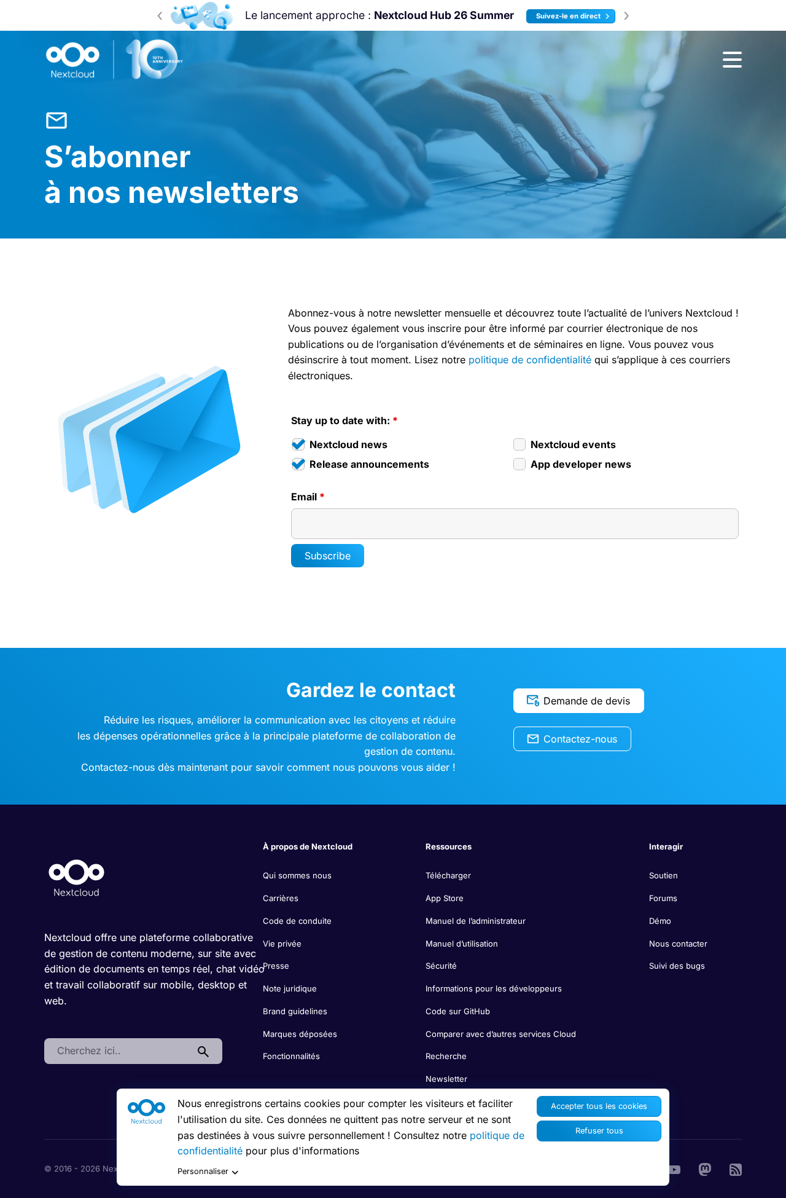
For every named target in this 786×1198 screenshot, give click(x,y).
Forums (663, 898)
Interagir (666, 846)
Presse (276, 966)
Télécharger (448, 875)
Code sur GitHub (458, 1011)
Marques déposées (300, 1034)
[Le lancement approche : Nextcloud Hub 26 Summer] (202, 16)
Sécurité (441, 966)
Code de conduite (297, 921)
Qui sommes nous (297, 875)
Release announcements (369, 464)
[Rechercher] (203, 1051)
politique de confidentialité (530, 359)
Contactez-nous (580, 739)
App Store (445, 898)
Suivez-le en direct (569, 16)
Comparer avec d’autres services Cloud (501, 1034)
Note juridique (290, 988)
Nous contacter (678, 943)
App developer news (581, 464)
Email (308, 497)
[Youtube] (674, 1168)
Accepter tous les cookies (599, 1106)
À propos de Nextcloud (307, 846)
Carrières (280, 898)
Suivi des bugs (677, 966)
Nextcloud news (348, 444)
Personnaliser (202, 1171)
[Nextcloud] (114, 59)
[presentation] (160, 15)
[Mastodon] (705, 1168)
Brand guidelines (295, 1011)
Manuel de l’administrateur (476, 921)
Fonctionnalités (291, 1056)
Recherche (446, 1056)
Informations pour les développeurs (494, 988)
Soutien (663, 875)
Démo (660, 921)
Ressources (449, 846)
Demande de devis (586, 701)
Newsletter (446, 1079)
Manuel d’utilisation (462, 943)
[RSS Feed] (736, 1168)
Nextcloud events (573, 444)
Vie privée (282, 943)
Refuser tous (599, 1130)
